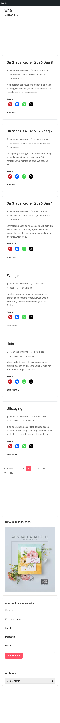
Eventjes (14, 276)
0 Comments (15, 79)
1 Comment (28, 356)
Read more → (13, 113)
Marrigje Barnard (19, 71)
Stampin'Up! (25, 75)
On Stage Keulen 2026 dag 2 (30, 131)
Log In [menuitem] (4, 3)
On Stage (14, 75)
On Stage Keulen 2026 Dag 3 (30, 62)
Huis (10, 344)
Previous (9, 468)
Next (12, 473)
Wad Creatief (12, 13)
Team (33, 143)
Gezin (12, 288)
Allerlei (13, 356)
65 (5, 473)
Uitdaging (14, 408)
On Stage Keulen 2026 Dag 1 (30, 203)
